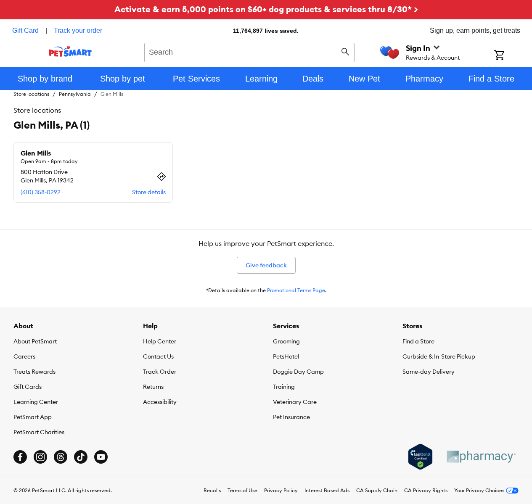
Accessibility (160, 402)
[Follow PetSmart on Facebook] (20, 457)
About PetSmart (35, 341)
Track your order (78, 30)
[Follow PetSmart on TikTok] (80, 457)
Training (284, 387)
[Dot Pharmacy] (481, 456)
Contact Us (158, 356)
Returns (153, 387)
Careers (24, 356)
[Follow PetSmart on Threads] (60, 457)
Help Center (159, 341)
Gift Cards (27, 387)
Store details (149, 192)
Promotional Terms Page (296, 290)
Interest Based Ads (326, 490)
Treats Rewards (34, 371)
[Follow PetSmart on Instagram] (40, 457)
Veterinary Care (295, 402)
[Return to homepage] (70, 51)
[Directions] (161, 176)
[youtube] (101, 457)
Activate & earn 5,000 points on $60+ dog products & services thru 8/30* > (266, 9)
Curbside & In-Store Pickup (438, 356)
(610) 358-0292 (41, 192)
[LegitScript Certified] (420, 456)
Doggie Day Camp (298, 371)
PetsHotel (286, 356)
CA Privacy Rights (425, 490)
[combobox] (249, 51)
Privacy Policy (281, 490)
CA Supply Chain (376, 490)
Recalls (212, 490)
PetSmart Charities (38, 432)
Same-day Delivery (428, 371)
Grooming (286, 341)
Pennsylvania (75, 94)
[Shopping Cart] (510, 56)
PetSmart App (32, 417)
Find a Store (418, 341)
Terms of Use (242, 490)
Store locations (31, 94)
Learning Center (35, 402)
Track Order (159, 371)
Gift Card (25, 30)
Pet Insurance (291, 417)
